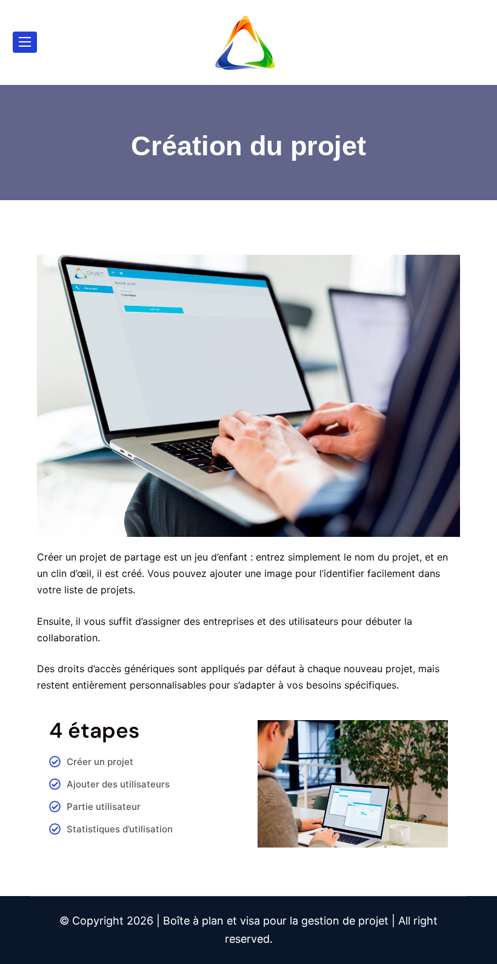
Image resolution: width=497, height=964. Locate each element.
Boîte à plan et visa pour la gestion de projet (276, 920)
